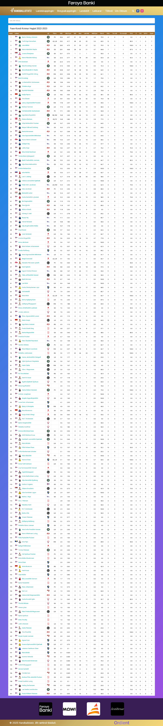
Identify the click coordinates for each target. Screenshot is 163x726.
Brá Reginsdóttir (27, 201)
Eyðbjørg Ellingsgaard (29, 304)
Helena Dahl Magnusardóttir (31, 595)
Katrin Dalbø (26, 365)
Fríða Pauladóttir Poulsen (26, 537)
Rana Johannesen (27, 587)
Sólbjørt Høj (26, 144)
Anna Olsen (22, 562)
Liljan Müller (22, 574)
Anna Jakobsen (23, 242)
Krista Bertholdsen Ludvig (30, 476)
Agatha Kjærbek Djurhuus (30, 382)
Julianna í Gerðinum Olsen (30, 648)
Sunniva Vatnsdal (27, 656)
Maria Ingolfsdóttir (24, 386)
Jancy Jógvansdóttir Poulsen (31, 103)
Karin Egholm (26, 267)
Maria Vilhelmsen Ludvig (29, 533)
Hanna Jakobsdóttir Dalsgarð (31, 357)
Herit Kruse (25, 570)
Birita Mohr (25, 295)
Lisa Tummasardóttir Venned (27, 468)
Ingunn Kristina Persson (29, 271)
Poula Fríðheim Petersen (29, 693)
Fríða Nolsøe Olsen (28, 447)
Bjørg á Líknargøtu (28, 406)
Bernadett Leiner (27, 193)
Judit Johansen (23, 624)
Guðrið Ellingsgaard (24, 665)
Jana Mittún (25, 45)
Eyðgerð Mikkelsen (24, 546)
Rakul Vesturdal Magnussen (31, 611)
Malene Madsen (27, 119)
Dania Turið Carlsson (24, 464)
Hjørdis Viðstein (23, 345)
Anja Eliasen (22, 230)
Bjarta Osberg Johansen (29, 37)
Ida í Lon (24, 591)
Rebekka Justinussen (25, 353)
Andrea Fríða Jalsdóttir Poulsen (32, 677)
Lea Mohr (25, 283)
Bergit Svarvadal (27, 258)
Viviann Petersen (27, 517)
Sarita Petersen (26, 628)
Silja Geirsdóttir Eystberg (30, 480)
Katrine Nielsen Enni (24, 168)
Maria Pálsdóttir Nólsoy (29, 57)
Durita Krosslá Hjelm (28, 599)
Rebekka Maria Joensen (26, 525)
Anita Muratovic (27, 566)
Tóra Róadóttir (26, 632)
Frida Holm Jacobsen (29, 185)
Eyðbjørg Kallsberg (28, 521)
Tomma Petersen (23, 550)
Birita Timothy (22, 620)
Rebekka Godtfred (24, 427)
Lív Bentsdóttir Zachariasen (30, 82)
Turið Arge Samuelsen (29, 41)
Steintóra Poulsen (24, 336)
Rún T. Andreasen (27, 418)
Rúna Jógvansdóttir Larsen (30, 316)
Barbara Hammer (27, 107)
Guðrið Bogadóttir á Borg (30, 74)
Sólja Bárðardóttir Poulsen (30, 123)
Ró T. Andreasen (27, 509)
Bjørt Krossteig (23, 78)
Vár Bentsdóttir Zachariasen (31, 111)
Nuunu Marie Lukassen (29, 139)
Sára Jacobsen (27, 189)
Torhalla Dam (26, 673)
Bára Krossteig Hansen (29, 66)
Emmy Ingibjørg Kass (28, 300)
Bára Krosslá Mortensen (29, 661)
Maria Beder (26, 652)
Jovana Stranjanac (28, 53)
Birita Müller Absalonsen (26, 558)
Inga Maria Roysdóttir (29, 115)
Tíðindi (109, 11)
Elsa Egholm (26, 205)
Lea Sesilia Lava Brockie (29, 689)
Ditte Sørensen (23, 62)
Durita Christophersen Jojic (30, 287)
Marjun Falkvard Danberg (30, 127)
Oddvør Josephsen (24, 394)
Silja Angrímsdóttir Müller (30, 226)
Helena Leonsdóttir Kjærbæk (31, 181)
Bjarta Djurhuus (23, 615)
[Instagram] (142, 10)
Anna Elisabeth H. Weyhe (30, 70)
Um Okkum (121, 11)
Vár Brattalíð (26, 291)
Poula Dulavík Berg (28, 328)
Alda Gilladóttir (26, 455)
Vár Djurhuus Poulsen (28, 554)
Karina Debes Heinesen (29, 390)
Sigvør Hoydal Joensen (25, 636)
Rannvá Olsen (26, 460)
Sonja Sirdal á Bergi (28, 414)
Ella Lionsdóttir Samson (29, 579)
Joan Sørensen (27, 234)
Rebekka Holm (26, 505)
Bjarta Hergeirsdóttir (24, 423)
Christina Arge (26, 86)
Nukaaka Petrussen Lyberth (30, 263)
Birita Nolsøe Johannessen (30, 246)
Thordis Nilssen (23, 603)
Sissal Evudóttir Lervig (25, 681)
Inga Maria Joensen (28, 324)
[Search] (133, 11)
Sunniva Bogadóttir (24, 238)
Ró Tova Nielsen (23, 373)
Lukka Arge (25, 148)
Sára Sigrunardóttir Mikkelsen (31, 135)
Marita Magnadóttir (28, 332)
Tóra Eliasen (26, 98)
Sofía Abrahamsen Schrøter (27, 451)
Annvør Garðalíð (23, 669)
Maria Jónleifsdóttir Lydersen (27, 308)
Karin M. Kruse (26, 377)
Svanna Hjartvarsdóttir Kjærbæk (32, 644)
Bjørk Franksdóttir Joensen (30, 160)
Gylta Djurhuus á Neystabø (30, 361)
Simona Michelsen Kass (26, 431)
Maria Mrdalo (26, 443)
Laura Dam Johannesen (25, 402)
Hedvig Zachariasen (28, 685)
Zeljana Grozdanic (28, 488)
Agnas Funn (26, 640)
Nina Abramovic (27, 410)
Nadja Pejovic (26, 94)
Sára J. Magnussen (28, 369)
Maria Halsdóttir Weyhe (29, 49)
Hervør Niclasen (27, 222)
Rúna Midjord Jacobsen (29, 349)
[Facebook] (137, 10)
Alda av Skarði (26, 209)
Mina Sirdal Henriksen (29, 152)
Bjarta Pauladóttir (23, 583)
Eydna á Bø (25, 513)
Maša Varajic (26, 320)
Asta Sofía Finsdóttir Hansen (31, 529)
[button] (54, 10)
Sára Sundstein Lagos (29, 492)
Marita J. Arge (26, 496)
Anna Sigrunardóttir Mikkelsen (31, 254)
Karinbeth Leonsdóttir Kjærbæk (32, 439)
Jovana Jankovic (23, 312)
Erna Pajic (25, 542)
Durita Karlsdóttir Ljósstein (30, 197)
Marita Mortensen (27, 131)
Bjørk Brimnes (26, 279)
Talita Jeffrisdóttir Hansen (30, 275)
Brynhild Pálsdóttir (27, 90)
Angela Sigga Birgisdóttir (30, 398)
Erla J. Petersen (23, 501)
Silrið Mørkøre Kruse (28, 435)
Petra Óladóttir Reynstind (30, 341)
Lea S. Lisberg (26, 176)
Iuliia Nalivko (26, 172)
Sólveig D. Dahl (26, 213)
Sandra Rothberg (23, 250)
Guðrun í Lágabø (27, 484)
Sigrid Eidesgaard (27, 472)
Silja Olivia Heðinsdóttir (29, 164)
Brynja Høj (25, 217)
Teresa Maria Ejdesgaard (26, 156)
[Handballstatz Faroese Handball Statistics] (21, 10)
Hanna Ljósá (22, 607)
